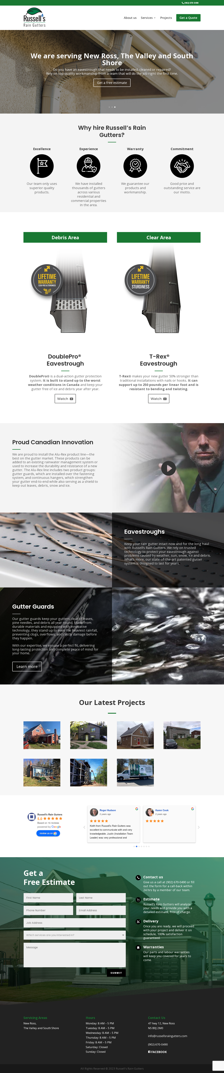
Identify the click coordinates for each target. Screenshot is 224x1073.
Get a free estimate (112, 82)
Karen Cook (106, 810)
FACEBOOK (159, 1052)
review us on (46, 833)
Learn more (27, 666)
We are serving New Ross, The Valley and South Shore (112, 59)
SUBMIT (116, 972)
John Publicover (164, 810)
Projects (166, 18)
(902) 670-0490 (158, 1044)
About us (130, 18)
